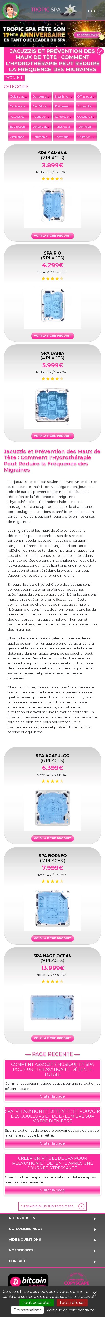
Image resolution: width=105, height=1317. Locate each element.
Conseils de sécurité (46, 126)
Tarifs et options (20, 106)
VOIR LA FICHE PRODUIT (52, 235)
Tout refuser (72, 1302)
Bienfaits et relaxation (47, 106)
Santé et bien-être (67, 116)
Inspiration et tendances (48, 116)
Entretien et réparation (47, 137)
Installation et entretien (70, 96)
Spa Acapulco (53, 757)
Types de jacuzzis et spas (71, 126)
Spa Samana (52, 155)
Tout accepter (36, 1302)
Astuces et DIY (19, 116)
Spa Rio (52, 255)
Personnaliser (27, 1310)
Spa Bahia (52, 355)
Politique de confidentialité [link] (70, 1310)
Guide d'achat (19, 96)
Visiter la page (52, 1096)
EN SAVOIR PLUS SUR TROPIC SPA (51, 1206)
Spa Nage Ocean (52, 957)
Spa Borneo (52, 857)
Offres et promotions (90, 96)
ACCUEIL (14, 77)
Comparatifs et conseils (48, 96)
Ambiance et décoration (26, 137)
